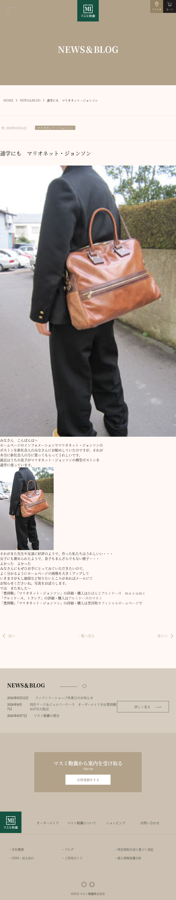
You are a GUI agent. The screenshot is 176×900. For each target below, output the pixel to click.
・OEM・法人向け (21, 858)
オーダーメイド (47, 823)
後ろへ (162, 635)
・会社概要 (16, 849)
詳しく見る (142, 706)
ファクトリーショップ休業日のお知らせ (64, 697)
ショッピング (115, 823)
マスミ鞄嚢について (81, 823)
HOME (8, 100)
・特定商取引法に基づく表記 (133, 849)
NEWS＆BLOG (30, 100)
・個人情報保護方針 (127, 858)
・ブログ (68, 849)
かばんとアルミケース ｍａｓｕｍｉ (117, 593)
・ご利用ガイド (72, 858)
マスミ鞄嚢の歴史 (46, 715)
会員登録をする (88, 779)
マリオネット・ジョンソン (55, 128)
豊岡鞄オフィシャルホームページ (113, 603)
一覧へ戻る (86, 635)
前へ (11, 635)
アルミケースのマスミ (85, 598)
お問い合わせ (149, 823)
